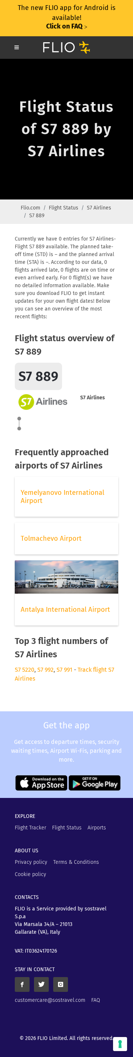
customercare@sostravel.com (50, 1000)
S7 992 (45, 669)
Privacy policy (31, 862)
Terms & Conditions (76, 862)
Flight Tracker (30, 828)
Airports (97, 828)
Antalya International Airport (65, 609)
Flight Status (63, 208)
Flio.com (30, 208)
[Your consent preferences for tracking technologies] (120, 1044)
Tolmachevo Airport (51, 538)
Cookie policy (30, 874)
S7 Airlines (99, 208)
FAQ (95, 1000)
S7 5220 (24, 669)
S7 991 (64, 669)
